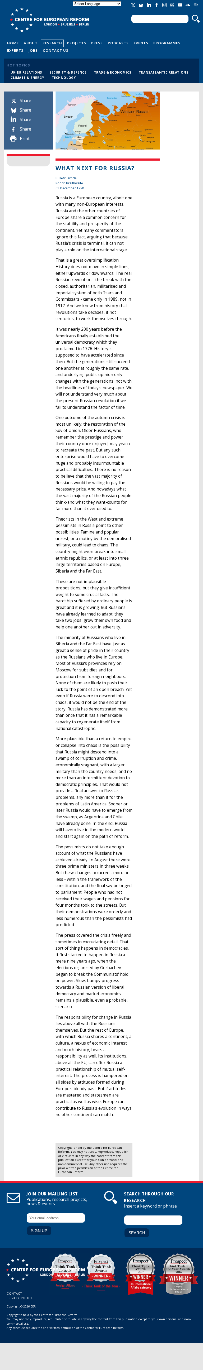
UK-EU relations (26, 72)
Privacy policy (20, 1298)
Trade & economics (112, 72)
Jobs (33, 50)
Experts (15, 50)
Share (25, 100)
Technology (64, 77)
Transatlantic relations (163, 72)
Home (13, 43)
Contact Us (55, 50)
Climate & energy (27, 77)
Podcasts (118, 43)
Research (52, 43)
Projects (76, 43)
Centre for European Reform (49, 20)
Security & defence (68, 72)
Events (141, 43)
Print (25, 138)
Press (97, 43)
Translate (97, 8)
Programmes (167, 43)
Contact (14, 1293)
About (31, 43)
